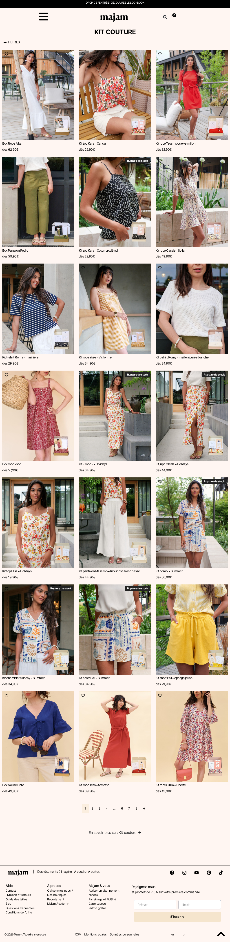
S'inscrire (177, 916)
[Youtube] (196, 872)
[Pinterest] (208, 872)
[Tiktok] (221, 872)
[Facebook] (172, 872)
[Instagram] (184, 872)
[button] (165, 17)
